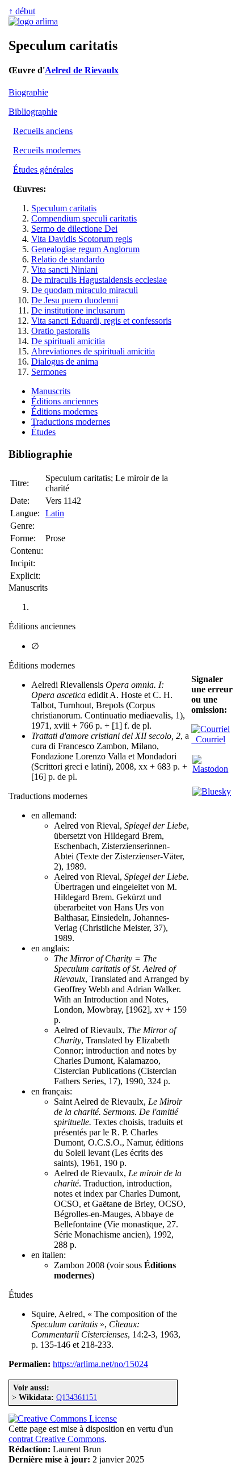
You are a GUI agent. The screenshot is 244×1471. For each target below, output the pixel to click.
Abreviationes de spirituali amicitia (93, 351)
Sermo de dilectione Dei (74, 228)
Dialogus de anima (64, 361)
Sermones (48, 372)
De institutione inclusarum (78, 310)
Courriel (208, 739)
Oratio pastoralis (60, 331)
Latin (54, 513)
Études (43, 432)
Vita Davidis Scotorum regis (81, 239)
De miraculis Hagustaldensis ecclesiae (99, 280)
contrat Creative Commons (56, 1439)
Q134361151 (76, 1397)
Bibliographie (33, 111)
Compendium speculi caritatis (84, 218)
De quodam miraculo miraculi (84, 290)
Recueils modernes (47, 150)
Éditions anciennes (64, 401)
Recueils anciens (43, 131)
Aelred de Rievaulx (82, 70)
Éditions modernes (64, 411)
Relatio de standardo (67, 259)
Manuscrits (50, 391)
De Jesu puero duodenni (74, 300)
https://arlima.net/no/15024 (100, 1364)
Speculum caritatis (63, 208)
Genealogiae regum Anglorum (85, 249)
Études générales (43, 169)
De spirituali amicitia (68, 341)
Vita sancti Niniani (64, 269)
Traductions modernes (70, 422)
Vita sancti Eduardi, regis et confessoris (101, 320)
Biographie (28, 92)
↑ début (22, 11)
